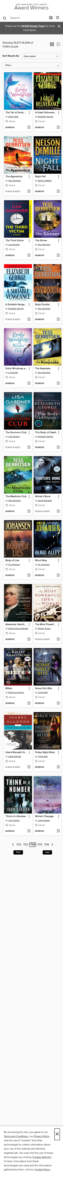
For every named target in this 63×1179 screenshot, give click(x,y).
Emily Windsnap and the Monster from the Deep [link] (16, 368)
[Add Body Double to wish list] (58, 319)
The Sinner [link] (41, 240)
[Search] (4, 18)
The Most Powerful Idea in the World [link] (46, 624)
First (18, 852)
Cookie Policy (42, 1169)
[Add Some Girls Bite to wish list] (58, 703)
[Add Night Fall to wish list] (58, 191)
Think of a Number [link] (15, 816)
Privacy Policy (41, 1136)
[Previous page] (13, 845)
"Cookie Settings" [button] (41, 1157)
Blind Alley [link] (41, 560)
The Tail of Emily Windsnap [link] (16, 112)
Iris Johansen (14, 564)
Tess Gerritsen (14, 180)
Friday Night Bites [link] (45, 752)
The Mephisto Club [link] (15, 496)
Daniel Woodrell (45, 500)
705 (39, 845)
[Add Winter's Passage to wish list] (58, 831)
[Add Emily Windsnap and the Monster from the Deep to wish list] (29, 383)
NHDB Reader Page (33, 26)
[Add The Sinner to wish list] (58, 255)
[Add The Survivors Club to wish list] (29, 447)
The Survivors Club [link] (15, 432)
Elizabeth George (45, 116)
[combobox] (24, 18)
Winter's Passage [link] (44, 816)
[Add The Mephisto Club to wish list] (29, 511)
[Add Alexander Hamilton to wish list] (29, 639)
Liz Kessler (13, 372)
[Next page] (52, 845)
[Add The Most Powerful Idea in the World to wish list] (58, 639)
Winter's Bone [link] (42, 496)
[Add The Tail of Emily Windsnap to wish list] (29, 128)
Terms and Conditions (16, 1136)
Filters (8, 65)
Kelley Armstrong (16, 692)
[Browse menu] (58, 18)
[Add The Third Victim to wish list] (29, 255)
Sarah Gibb (13, 116)
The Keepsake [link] (42, 368)
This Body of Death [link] (45, 432)
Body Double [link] (42, 304)
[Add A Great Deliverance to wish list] (58, 128)
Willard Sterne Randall (18, 628)
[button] (52, 45)
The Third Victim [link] (14, 240)
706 (46, 845)
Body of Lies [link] (12, 560)
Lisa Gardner (14, 244)
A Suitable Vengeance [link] (16, 304)
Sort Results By (10, 55)
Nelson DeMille (45, 180)
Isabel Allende (14, 756)
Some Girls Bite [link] (43, 688)
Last (47, 852)
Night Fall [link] (40, 176)
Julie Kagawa (44, 820)
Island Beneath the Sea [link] (16, 752)
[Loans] (51, 18)
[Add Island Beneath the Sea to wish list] (29, 767)
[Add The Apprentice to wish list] (29, 191)
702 (18, 845)
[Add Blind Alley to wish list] (58, 575)
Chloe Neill (43, 692)
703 (25, 845)
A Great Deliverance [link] (46, 112)
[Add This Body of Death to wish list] (58, 447)
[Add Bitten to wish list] (29, 703)
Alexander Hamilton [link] (16, 624)
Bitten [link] (8, 688)
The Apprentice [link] (13, 176)
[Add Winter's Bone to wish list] (58, 511)
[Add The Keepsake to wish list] (58, 383)
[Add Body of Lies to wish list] (29, 575)
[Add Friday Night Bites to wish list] (58, 767)
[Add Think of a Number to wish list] (29, 831)
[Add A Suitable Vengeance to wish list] (29, 319)
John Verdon (14, 820)
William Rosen (44, 628)
